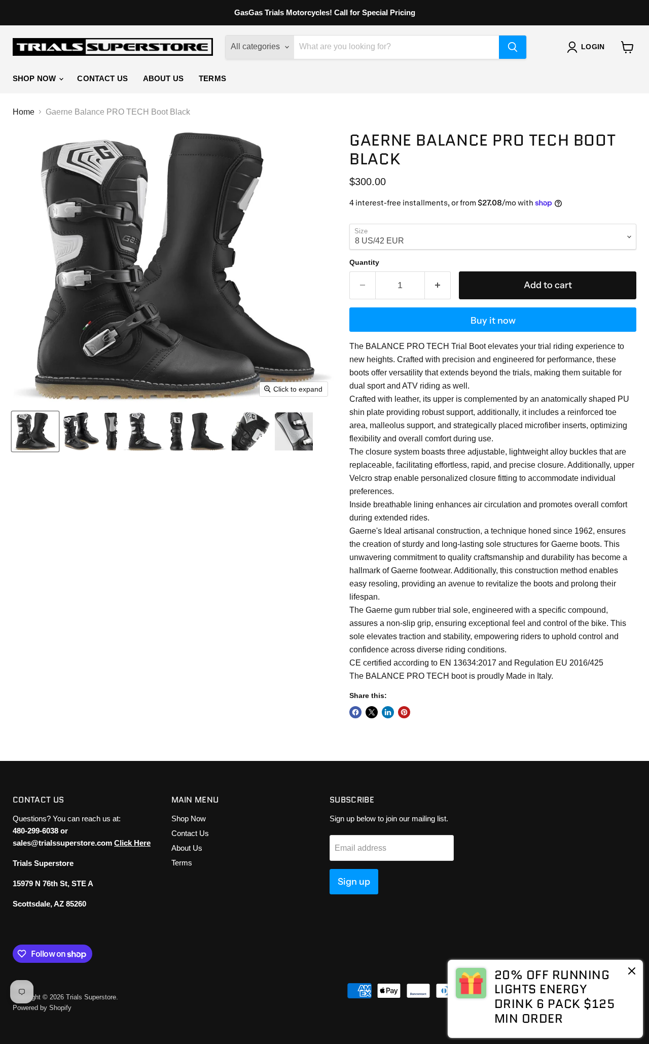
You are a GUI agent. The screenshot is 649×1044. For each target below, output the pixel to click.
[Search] (512, 47)
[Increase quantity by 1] (438, 285)
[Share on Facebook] (355, 712)
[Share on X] (372, 712)
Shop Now (35, 78)
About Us (163, 78)
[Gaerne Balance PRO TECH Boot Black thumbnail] (35, 431)
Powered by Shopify (42, 1008)
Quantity (364, 262)
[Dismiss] (632, 972)
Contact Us (102, 78)
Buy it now (493, 320)
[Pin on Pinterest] (404, 712)
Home (23, 112)
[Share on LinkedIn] (388, 712)
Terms (212, 78)
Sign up (354, 881)
